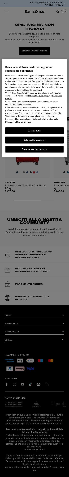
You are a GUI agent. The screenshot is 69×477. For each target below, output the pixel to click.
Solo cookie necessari (34, 140)
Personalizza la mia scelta (34, 149)
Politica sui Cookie (22, 122)
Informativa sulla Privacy (39, 96)
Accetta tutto (34, 131)
